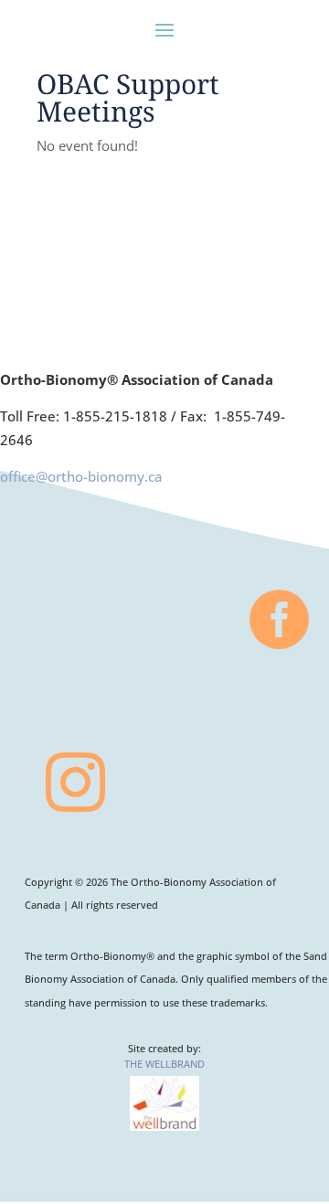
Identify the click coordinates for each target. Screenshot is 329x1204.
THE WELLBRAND (164, 1064)
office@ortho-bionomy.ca (81, 476)
